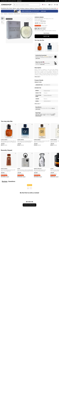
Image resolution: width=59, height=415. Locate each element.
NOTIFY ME (46, 36)
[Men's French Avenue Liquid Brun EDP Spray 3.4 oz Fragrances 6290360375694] (15, 153)
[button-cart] (57, 4)
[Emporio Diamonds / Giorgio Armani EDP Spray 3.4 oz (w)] (31, 19)
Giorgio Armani (10, 13)
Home (2, 13)
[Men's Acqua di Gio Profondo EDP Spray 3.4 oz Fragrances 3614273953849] (32, 124)
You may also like (39, 40)
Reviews (4, 181)
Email (41, 114)
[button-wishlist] (55, 4)
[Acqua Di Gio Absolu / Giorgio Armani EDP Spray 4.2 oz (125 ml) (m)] (48, 124)
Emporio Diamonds (17, 13)
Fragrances (5, 13)
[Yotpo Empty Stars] (37, 21)
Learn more (38, 58)
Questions (11, 181)
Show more (37, 76)
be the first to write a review (29, 204)
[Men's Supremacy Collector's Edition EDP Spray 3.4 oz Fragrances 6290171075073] (32, 153)
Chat (44, 114)
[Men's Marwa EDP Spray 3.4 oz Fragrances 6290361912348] (48, 153)
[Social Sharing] (28, 19)
